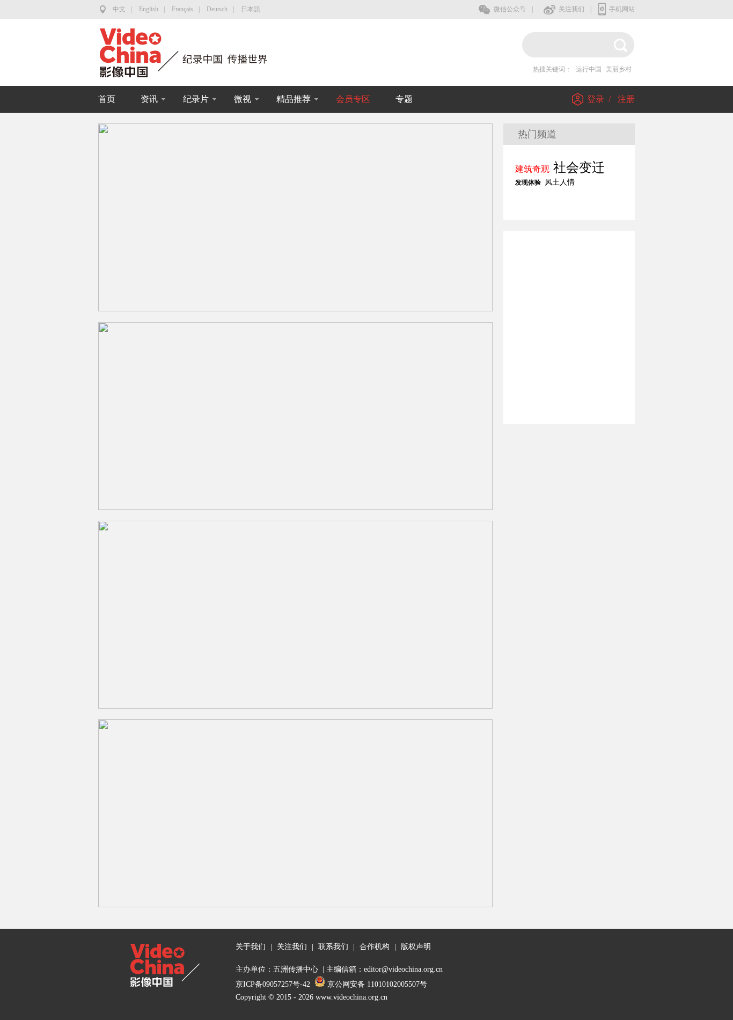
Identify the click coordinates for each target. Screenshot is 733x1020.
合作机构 (375, 947)
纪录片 (196, 99)
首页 (106, 99)
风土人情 (560, 182)
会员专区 (353, 99)
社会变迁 (579, 167)
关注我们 (571, 9)
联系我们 (333, 947)
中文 (119, 9)
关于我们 (251, 947)
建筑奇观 (532, 168)
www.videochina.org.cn (351, 997)
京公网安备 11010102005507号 (377, 984)
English (148, 9)
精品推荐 (293, 99)
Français (182, 9)
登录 (595, 99)
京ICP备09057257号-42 (273, 984)
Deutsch (217, 9)
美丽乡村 (619, 69)
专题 (404, 99)
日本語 (250, 9)
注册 (626, 99)
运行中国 (589, 69)
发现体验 (528, 182)
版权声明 (416, 947)
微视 (242, 99)
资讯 (149, 99)
